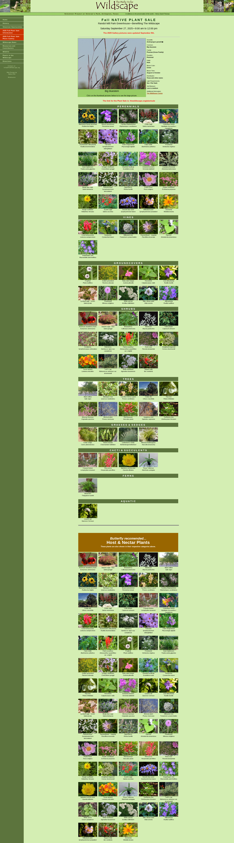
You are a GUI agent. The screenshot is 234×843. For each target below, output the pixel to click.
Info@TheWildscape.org (12, 67)
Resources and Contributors (9, 47)
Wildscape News (9, 42)
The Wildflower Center (155, 93)
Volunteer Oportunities (12, 27)
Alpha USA (11, 74)
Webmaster (12, 77)
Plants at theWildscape (8, 56)
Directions (7, 61)
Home (5, 19)
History (6, 23)
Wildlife (6, 52)
